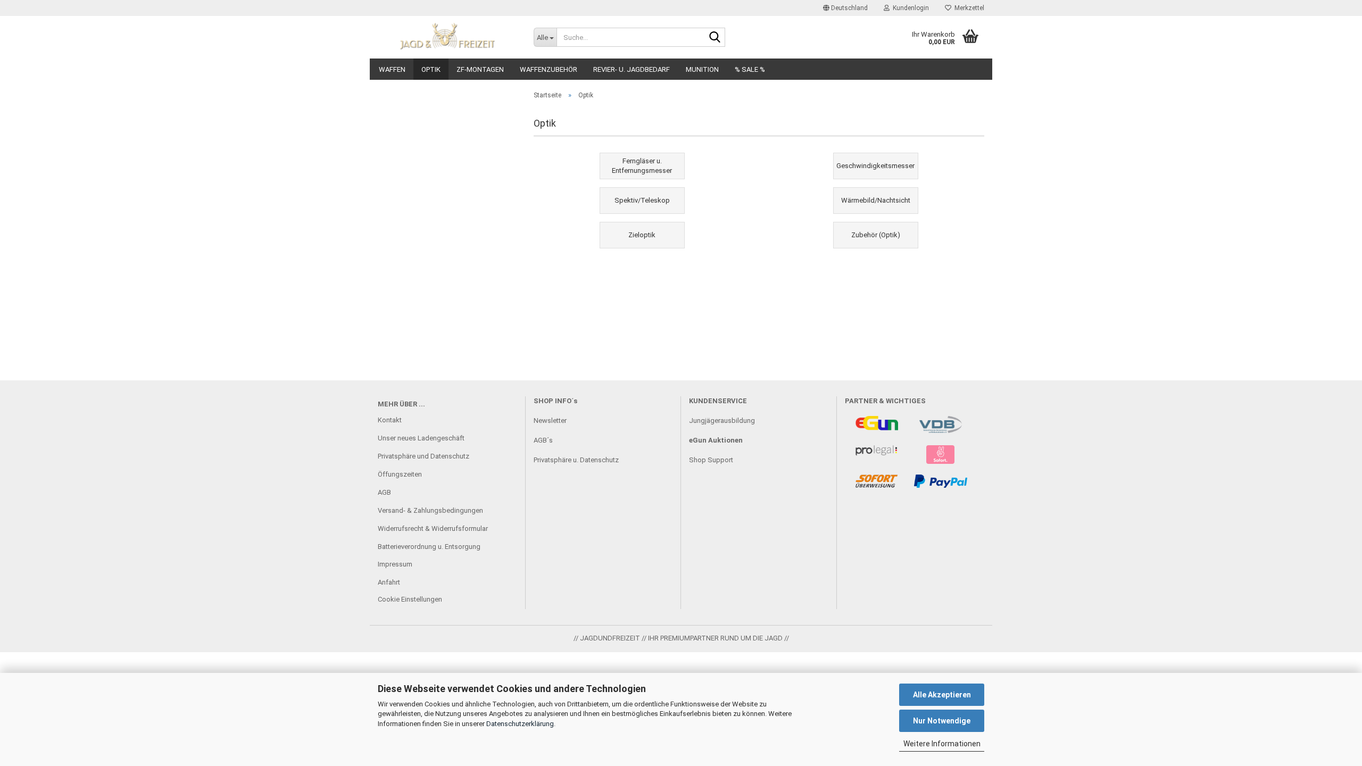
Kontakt (390, 420)
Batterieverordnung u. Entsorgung (429, 547)
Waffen (392, 69)
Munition (702, 69)
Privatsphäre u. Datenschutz (576, 460)
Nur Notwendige (941, 721)
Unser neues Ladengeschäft (421, 438)
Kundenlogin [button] (909, 8)
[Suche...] (715, 37)
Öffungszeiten (400, 474)
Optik (431, 69)
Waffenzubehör (548, 69)
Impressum (395, 564)
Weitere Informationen (942, 743)
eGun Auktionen (716, 440)
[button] (845, 8)
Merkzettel (967, 8)
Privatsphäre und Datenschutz (423, 456)
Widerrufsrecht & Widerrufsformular (433, 528)
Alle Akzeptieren (942, 694)
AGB (384, 492)
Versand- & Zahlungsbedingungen (430, 510)
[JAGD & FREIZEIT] (448, 37)
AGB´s (543, 440)
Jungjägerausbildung (722, 420)
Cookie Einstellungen (410, 599)
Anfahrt (389, 582)
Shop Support (711, 460)
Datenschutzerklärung (520, 724)
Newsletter (550, 420)
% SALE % (750, 69)
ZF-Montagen (480, 69)
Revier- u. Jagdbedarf (631, 69)
